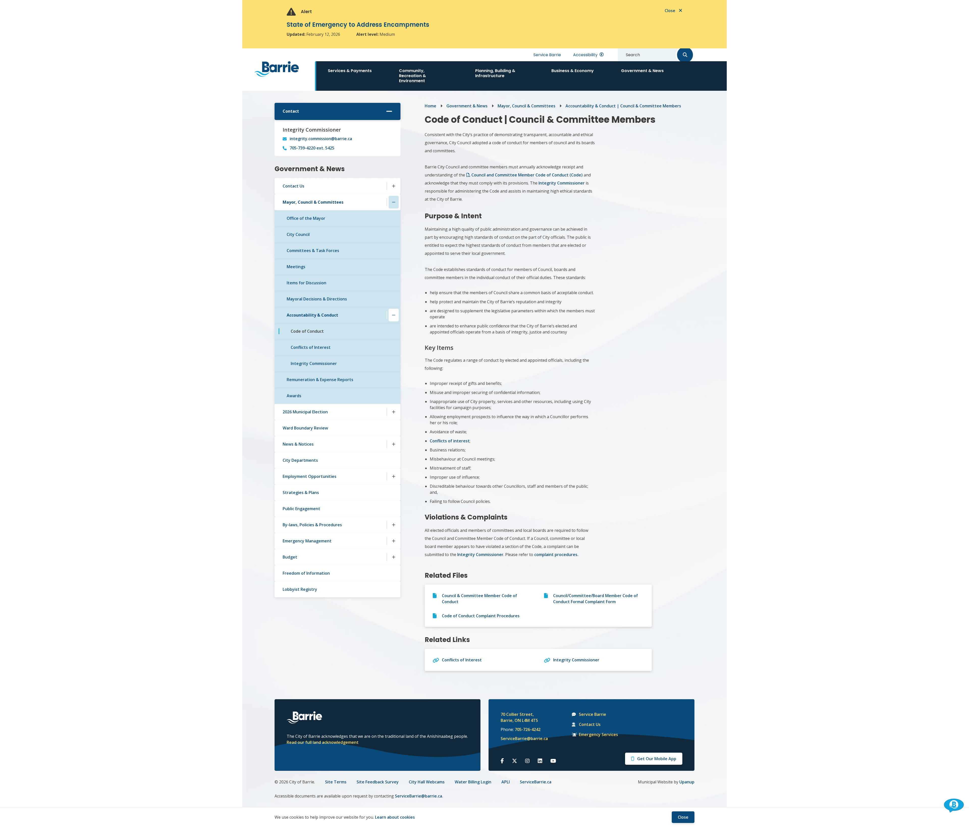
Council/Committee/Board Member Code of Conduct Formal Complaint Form (595, 598)
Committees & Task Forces (313, 250)
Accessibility (585, 55)
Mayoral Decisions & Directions (317, 299)
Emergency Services (598, 734)
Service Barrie (547, 55)
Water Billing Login (473, 782)
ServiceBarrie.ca (535, 782)
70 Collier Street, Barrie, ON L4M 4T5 (519, 717)
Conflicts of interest (450, 441)
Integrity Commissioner (314, 363)
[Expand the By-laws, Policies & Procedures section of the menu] (394, 524)
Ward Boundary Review (305, 428)
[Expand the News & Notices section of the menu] (394, 444)
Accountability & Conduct (312, 315)
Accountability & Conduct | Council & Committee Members (623, 106)
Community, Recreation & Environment (412, 76)
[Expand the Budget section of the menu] (394, 557)
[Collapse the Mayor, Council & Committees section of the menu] (394, 202)
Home (430, 106)
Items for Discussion (306, 283)
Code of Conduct (307, 331)
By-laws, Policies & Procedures (312, 525)
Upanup (686, 782)
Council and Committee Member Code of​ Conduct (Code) (527, 175)
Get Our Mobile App (656, 758)
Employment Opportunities (309, 476)
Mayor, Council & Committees (313, 202)
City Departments (300, 460)
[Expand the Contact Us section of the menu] (394, 186)
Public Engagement (301, 508)
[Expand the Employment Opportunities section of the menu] (394, 476)
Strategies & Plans (301, 492)
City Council (298, 234)
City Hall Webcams (427, 782)
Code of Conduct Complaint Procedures (481, 616)
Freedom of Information (306, 573)
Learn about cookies (395, 817)
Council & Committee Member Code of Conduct (479, 598)
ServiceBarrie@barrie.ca (521, 738)
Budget (290, 557)
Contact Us (293, 186)
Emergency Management (307, 541)
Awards (294, 396)
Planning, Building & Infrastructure (495, 73)
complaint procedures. (555, 554)
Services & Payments (350, 71)
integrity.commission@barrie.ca (321, 138)
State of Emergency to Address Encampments (358, 24)
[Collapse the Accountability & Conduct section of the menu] (394, 315)
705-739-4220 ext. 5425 (312, 148)
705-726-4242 (528, 729)
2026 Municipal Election (305, 412)
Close (683, 817)
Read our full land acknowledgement (323, 742)
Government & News (642, 71)
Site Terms (335, 782)
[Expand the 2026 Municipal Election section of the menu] (394, 412)
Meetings (296, 266)
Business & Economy (572, 71)
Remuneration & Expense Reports (320, 379)
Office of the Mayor (306, 218)
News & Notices (298, 444)
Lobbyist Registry (300, 589)
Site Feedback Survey (378, 782)
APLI (505, 782)
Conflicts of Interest (311, 347)
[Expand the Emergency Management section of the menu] (394, 541)
